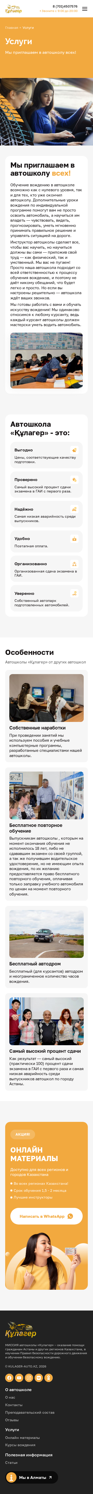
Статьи (11, 1462)
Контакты (13, 1405)
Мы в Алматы (32, 1477)
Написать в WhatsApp (42, 1216)
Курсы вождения (20, 1445)
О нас (10, 1397)
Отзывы (12, 1420)
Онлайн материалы (22, 1437)
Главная (11, 28)
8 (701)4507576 (65, 6)
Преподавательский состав (30, 1412)
